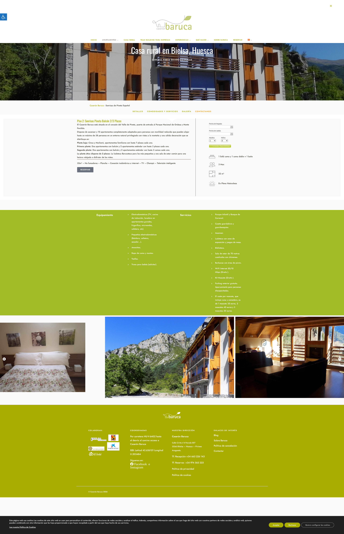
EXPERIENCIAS (181, 40)
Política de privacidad (183, 468)
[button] (3, 16)
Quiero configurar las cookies (317, 525)
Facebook (140, 464)
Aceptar (276, 525)
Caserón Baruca (97, 105)
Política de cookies (181, 475)
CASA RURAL (129, 40)
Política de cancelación (225, 445)
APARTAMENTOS (109, 40)
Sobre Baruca (220, 440)
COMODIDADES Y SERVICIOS (162, 111)
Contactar (219, 451)
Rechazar (292, 525)
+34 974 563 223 (194, 462)
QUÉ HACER (201, 40)
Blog (216, 435)
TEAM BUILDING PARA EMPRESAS (155, 40)
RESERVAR (237, 40)
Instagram (136, 467)
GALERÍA (186, 111)
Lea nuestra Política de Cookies (22, 527)
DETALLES (138, 111)
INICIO (94, 40)
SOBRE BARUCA (221, 40)
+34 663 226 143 (195, 456)
